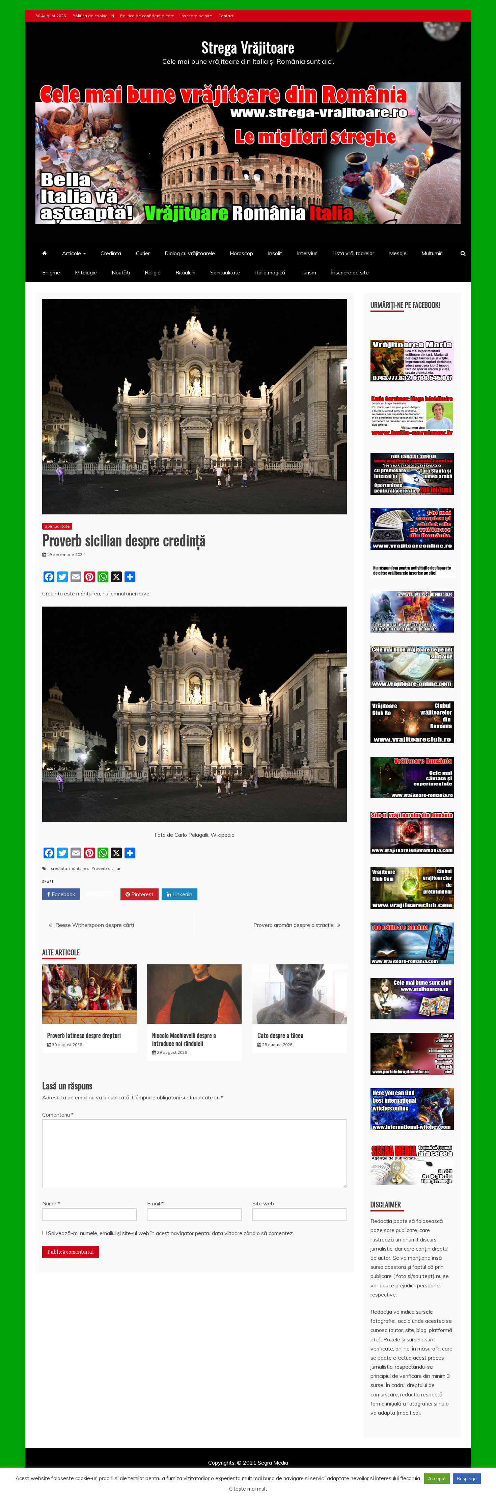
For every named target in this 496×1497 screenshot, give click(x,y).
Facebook (62, 894)
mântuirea (79, 868)
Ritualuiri (185, 272)
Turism (308, 272)
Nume (51, 1203)
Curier (143, 253)
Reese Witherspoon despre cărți (94, 924)
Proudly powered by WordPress (196, 1471)
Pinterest (142, 894)
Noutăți (121, 272)
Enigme (51, 272)
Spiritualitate (225, 272)
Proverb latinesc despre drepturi (84, 1035)
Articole (71, 253)
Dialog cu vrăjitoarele (190, 253)
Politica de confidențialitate (147, 15)
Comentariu (58, 1114)
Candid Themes (319, 1471)
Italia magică (270, 272)
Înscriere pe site (196, 15)
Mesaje (398, 253)
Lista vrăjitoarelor (353, 253)
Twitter (102, 894)
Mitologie (86, 272)
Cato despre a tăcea (280, 1035)
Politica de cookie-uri (93, 15)
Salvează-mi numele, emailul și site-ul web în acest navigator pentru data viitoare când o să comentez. (171, 1233)
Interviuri (307, 253)
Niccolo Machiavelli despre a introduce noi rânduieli (184, 1039)
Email (155, 1203)
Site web (263, 1203)
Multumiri (432, 253)
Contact (225, 15)
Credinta (111, 253)
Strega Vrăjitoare (248, 46)
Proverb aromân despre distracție (293, 924)
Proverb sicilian (106, 868)
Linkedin (181, 894)
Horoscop (241, 253)
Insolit (275, 253)
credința (59, 868)
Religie (153, 272)
